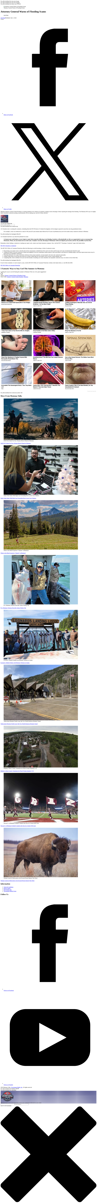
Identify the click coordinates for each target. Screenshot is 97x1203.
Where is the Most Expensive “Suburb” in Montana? (13, 553)
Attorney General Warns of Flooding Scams (14, 275)
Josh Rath (3, 18)
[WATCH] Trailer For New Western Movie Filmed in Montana (16, 443)
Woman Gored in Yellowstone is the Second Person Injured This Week (17, 880)
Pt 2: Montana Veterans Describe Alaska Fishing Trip (13, 608)
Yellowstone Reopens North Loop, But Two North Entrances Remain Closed (19, 723)
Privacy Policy (7, 888)
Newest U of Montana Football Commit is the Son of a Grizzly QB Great (18, 825)
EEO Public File (8, 889)
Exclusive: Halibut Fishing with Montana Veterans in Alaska (15, 662)
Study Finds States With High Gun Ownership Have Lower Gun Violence (18, 498)
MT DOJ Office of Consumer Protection (10, 265)
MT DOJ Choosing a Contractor (8, 245)
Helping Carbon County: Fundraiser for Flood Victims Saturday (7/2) (17, 771)
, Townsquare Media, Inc (16, 1087)
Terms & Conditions (8, 887)
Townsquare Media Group (10, 891)
